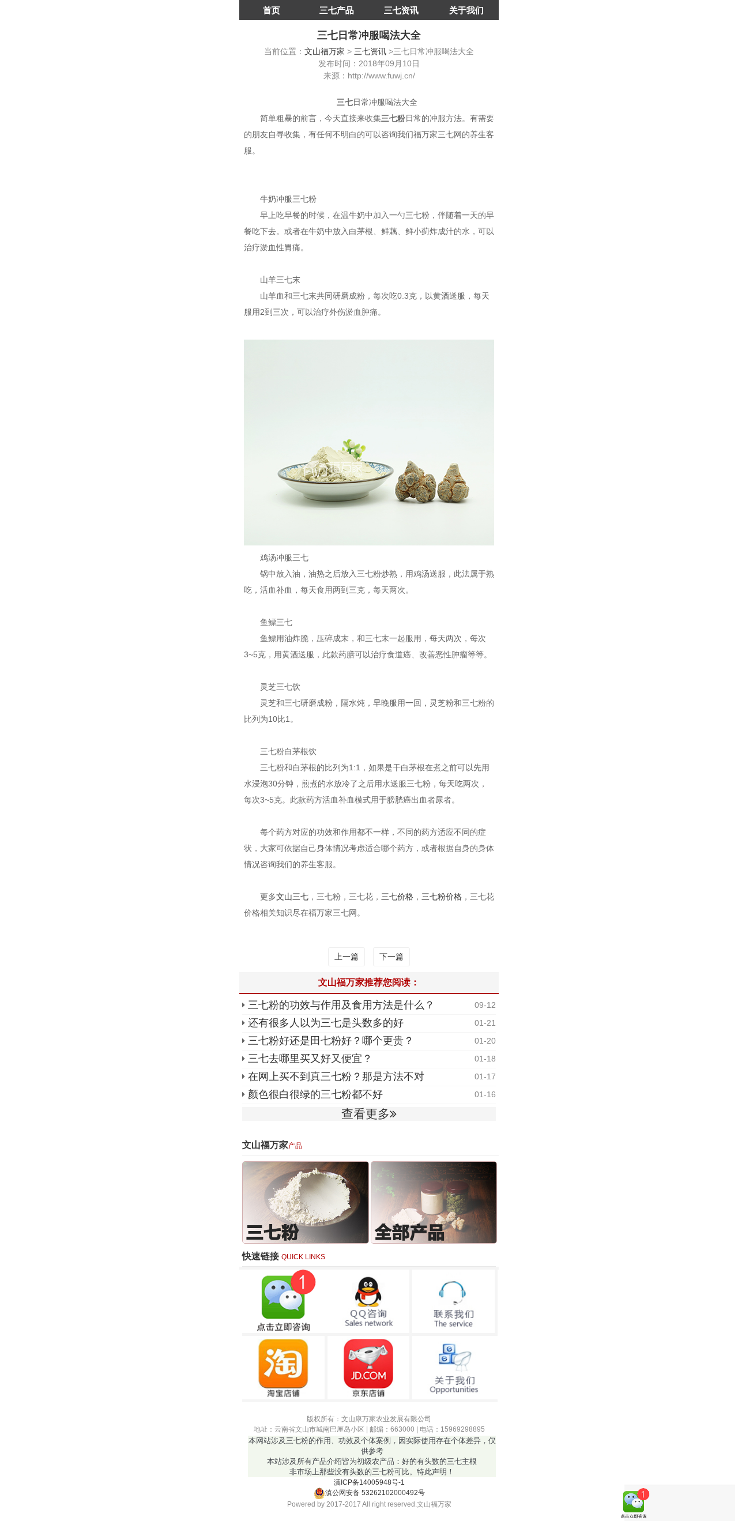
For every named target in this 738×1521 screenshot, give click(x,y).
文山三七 (292, 896)
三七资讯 (401, 10)
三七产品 (336, 10)
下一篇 (391, 956)
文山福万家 (324, 51)
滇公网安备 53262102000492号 (375, 1493)
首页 (271, 10)
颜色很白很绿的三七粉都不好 (315, 1094)
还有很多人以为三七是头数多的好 (326, 1023)
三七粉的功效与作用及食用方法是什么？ (341, 1005)
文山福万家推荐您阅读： (369, 982)
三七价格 (397, 896)
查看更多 (365, 1113)
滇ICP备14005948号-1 (369, 1482)
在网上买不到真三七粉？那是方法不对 (336, 1076)
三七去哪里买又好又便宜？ (310, 1058)
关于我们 (466, 10)
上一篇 (346, 956)
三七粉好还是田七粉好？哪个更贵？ (331, 1040)
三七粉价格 (441, 896)
